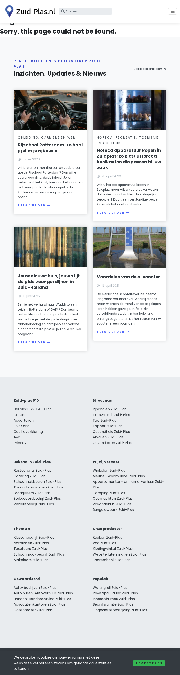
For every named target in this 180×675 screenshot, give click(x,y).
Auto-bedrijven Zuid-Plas (35, 587)
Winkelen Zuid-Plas (109, 470)
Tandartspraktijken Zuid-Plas (38, 487)
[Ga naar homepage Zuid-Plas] (29, 11)
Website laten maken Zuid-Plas (119, 554)
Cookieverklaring (28, 431)
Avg (17, 437)
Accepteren (149, 663)
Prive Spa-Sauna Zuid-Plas (115, 593)
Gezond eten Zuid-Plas (112, 442)
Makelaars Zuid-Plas (31, 559)
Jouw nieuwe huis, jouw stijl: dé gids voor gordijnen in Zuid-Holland (49, 281)
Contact (21, 414)
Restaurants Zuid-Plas (32, 470)
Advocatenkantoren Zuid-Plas (39, 604)
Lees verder (32, 205)
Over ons (21, 425)
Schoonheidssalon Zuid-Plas (37, 481)
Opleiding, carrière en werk (48, 137)
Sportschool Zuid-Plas (111, 559)
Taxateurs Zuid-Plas (31, 548)
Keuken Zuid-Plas (107, 537)
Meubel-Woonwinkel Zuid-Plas (119, 476)
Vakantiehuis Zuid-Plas (112, 504)
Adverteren (24, 420)
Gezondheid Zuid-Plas (111, 431)
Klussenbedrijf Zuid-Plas (34, 537)
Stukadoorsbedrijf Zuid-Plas (37, 498)
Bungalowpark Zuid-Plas (113, 509)
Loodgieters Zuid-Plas (32, 493)
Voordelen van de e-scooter (128, 277)
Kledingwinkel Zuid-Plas (113, 548)
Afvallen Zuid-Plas (108, 437)
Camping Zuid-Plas (109, 493)
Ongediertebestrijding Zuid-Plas (120, 610)
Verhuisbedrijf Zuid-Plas (34, 504)
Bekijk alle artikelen (148, 69)
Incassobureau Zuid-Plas (114, 598)
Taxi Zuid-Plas (104, 420)
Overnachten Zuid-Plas (113, 498)
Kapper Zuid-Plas (107, 425)
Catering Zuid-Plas (29, 476)
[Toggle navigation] (172, 11)
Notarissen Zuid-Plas (31, 542)
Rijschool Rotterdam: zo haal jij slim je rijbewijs (50, 148)
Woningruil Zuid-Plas (110, 587)
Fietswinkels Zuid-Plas (111, 414)
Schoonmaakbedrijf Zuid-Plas (39, 554)
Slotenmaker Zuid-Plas (33, 610)
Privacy (20, 442)
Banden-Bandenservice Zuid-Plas (42, 598)
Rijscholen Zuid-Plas (109, 409)
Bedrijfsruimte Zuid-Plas (113, 604)
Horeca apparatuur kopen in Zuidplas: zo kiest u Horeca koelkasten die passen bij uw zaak (129, 159)
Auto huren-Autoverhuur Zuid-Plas (43, 593)
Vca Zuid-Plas (104, 542)
